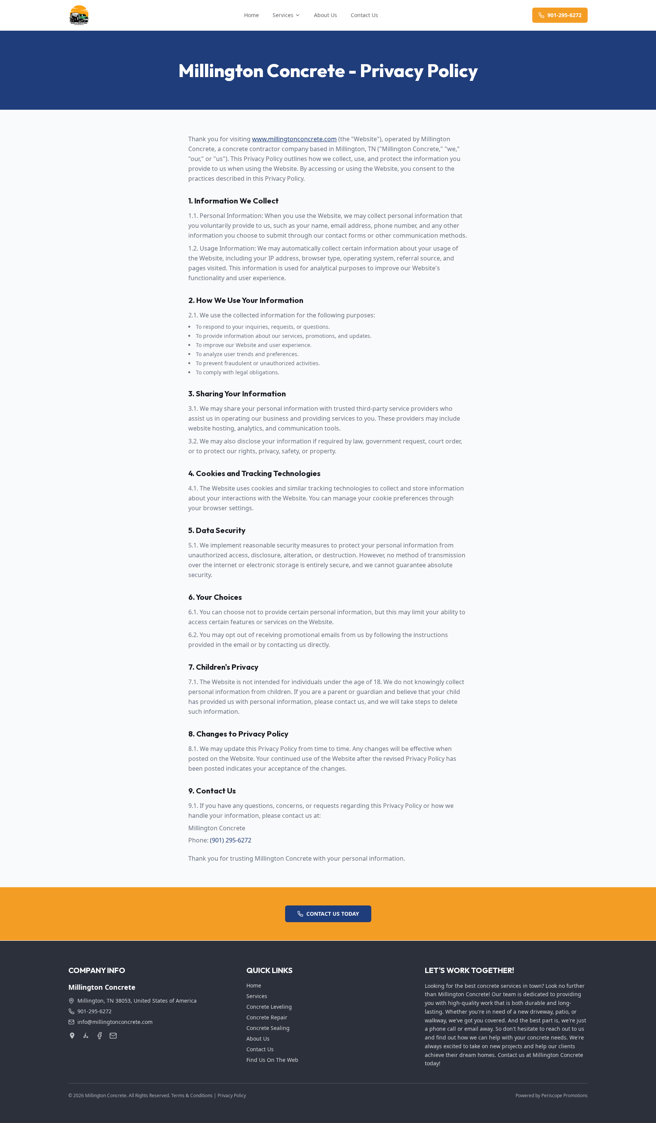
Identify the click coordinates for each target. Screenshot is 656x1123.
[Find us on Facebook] (99, 1035)
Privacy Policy (232, 1095)
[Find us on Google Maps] (72, 1035)
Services (283, 15)
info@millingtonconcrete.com (115, 1021)
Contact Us (364, 15)
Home (251, 15)
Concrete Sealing (268, 1028)
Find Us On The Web (272, 1059)
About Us (325, 15)
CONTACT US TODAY (332, 913)
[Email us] (113, 1035)
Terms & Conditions (192, 1095)
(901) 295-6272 (230, 840)
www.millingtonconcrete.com (294, 139)
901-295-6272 (564, 15)
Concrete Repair (266, 1017)
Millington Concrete (105, 1095)
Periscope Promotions (564, 1095)
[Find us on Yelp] (86, 1035)
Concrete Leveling (269, 1006)
